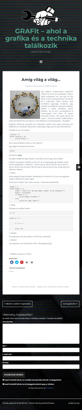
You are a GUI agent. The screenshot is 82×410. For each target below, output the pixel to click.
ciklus (45, 287)
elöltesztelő (52, 287)
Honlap (6, 363)
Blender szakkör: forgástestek (18, 304)
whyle (66, 287)
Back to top (74, 403)
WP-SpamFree (50, 388)
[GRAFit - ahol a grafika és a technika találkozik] (41, 17)
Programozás (24, 287)
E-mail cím (7, 354)
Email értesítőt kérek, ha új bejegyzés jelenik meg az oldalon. (29, 384)
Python (32, 287)
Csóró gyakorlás (69, 304)
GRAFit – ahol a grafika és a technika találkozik (41, 38)
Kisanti (54, 86)
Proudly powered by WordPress (15, 403)
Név (5, 346)
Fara (37, 403)
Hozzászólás (8, 322)
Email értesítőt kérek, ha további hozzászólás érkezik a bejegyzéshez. (33, 380)
